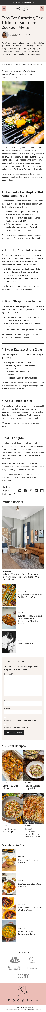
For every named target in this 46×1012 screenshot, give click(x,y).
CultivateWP (38, 1009)
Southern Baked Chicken (10, 787)
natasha (14, 35)
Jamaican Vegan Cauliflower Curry (26, 932)
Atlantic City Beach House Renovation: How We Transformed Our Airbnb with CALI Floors (21, 577)
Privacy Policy (8, 1009)
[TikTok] (23, 1000)
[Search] (42, 8)
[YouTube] (32, 1000)
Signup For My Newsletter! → (23, 2)
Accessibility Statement (19, 1009)
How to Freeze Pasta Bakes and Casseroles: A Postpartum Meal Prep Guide (31, 620)
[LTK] (37, 1000)
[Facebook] (18, 1000)
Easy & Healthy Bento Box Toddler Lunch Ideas (30, 595)
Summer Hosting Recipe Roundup (16, 466)
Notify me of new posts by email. (16, 727)
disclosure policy (37, 64)
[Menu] (4, 8)
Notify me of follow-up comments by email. (20, 720)
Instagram (6, 480)
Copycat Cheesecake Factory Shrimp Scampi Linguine (32, 833)
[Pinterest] (13, 1000)
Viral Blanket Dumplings (9, 830)
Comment (8, 674)
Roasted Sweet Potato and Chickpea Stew (30, 908)
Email (7, 709)
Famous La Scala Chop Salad (32, 787)
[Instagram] (9, 1000)
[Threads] (27, 1000)
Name (7, 700)
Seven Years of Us (26, 643)
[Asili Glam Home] (24, 8)
